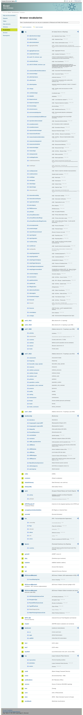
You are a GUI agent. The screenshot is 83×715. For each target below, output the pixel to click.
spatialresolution (33, 280)
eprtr (26, 491)
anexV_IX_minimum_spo (35, 57)
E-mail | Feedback (7, 710)
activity (31, 495)
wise (26, 697)
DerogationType (33, 599)
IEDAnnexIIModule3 (31, 584)
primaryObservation (34, 214)
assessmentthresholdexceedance (37, 70)
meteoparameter (33, 154)
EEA (10, 1)
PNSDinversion (33, 208)
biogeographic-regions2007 (36, 423)
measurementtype (33, 147)
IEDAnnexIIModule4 (31, 590)
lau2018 (27, 651)
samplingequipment (34, 253)
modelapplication (33, 157)
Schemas (5, 27)
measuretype (32, 150)
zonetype (31, 315)
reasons (31, 345)
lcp (26, 656)
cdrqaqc (31, 88)
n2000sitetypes (33, 455)
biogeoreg (31, 360)
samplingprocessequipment (36, 266)
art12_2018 (28, 325)
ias (26, 567)
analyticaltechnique (34, 53)
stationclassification (34, 290)
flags (30, 525)
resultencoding (33, 241)
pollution (31, 379)
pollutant (31, 211)
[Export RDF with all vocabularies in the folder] (78, 32)
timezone (31, 308)
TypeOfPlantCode (33, 606)
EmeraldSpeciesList (34, 432)
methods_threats (33, 373)
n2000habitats (32, 449)
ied (26, 571)
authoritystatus (33, 84)
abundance (32, 420)
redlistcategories (33, 466)
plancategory (32, 205)
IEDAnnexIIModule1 (31, 575)
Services (5, 32)
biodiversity (28, 416)
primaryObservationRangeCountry (37, 221)
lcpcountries (32, 660)
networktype (32, 183)
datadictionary (29, 482)
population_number (34, 382)
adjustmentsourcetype (34, 35)
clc (30, 632)
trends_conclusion (34, 406)
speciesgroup (32, 469)
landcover (28, 628)
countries (31, 339)
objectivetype (32, 187)
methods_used (33, 376)
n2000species (32, 458)
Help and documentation (9, 15)
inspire (27, 624)
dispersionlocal (33, 99)
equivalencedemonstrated (35, 120)
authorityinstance (33, 77)
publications (28, 680)
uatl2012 (31, 638)
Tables (4, 21)
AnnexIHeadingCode (34, 579)
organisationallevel (34, 202)
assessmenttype (33, 73)
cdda (26, 474)
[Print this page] (70, 1)
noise (26, 675)
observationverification (35, 198)
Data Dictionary (15, 12)
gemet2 (27, 554)
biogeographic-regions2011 (36, 426)
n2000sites (32, 452)
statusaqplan (32, 293)
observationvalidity (34, 195)
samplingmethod (33, 256)
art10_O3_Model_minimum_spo (37, 64)
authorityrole (32, 80)
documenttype (32, 106)
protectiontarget (33, 228)
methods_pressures (34, 370)
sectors (31, 666)
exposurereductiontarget (35, 130)
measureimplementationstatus (36, 137)
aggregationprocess (34, 50)
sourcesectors (32, 277)
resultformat (32, 245)
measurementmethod (34, 144)
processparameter (33, 225)
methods (31, 342)
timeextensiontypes (34, 296)
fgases (27, 544)
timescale (31, 299)
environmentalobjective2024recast (37, 116)
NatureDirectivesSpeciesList (36, 462)
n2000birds (32, 445)
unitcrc (31, 538)
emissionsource (33, 109)
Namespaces (6, 35)
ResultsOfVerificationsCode (36, 602)
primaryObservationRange (35, 217)
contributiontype (33, 92)
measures (31, 367)
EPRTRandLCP (29, 504)
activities (31, 333)
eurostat (27, 514)
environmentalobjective (35, 112)
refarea (31, 532)
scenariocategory (33, 273)
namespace (32, 180)
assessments (32, 357)
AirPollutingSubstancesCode (36, 596)
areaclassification (33, 61)
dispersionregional (34, 102)
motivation (32, 438)
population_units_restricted (36, 385)
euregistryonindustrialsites (33, 510)
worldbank (28, 701)
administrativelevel (34, 42)
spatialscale (32, 283)
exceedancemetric (33, 124)
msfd (26, 671)
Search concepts (39, 27)
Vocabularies (6, 29)
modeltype (32, 177)
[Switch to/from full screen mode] (72, 1)
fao (26, 518)
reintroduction (32, 397)
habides (27, 562)
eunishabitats (32, 435)
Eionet (9, 12)
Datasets (5, 18)
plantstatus (32, 663)
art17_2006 (28, 329)
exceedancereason (34, 127)
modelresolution (33, 174)
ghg (26, 558)
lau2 (26, 647)
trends (30, 348)
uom (26, 692)
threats (31, 400)
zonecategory (32, 312)
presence (31, 388)
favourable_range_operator (36, 364)
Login (67, 1)
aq (25, 31)
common (27, 478)
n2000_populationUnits (35, 441)
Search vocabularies (26, 27)
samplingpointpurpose (35, 263)
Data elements (6, 24)
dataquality (32, 429)
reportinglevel (32, 235)
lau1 (26, 643)
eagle (30, 635)
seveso (27, 684)
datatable (31, 96)
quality (31, 391)
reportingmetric (33, 238)
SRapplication (32, 286)
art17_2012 (28, 353)
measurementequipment (35, 141)
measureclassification (34, 133)
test (26, 688)
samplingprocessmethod (35, 269)
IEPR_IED (28, 618)
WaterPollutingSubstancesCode (37, 612)
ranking (31, 394)
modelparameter (33, 170)
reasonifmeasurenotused (35, 231)
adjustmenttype (33, 39)
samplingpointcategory (35, 260)
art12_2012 (28, 320)
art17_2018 (28, 411)
